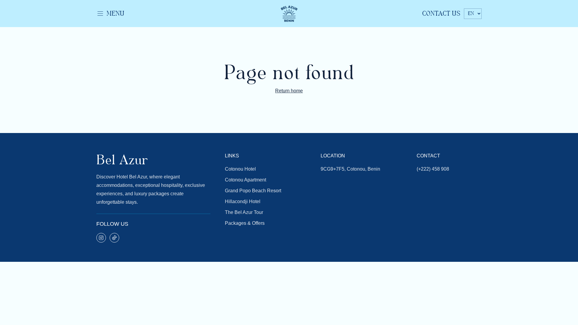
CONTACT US (441, 13)
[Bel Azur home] (289, 13)
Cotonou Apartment (245, 179)
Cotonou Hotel (240, 169)
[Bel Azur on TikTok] (114, 238)
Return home (289, 90)
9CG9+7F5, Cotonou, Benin (350, 169)
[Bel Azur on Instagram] (101, 238)
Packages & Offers (245, 223)
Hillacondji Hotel (242, 201)
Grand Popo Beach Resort (253, 190)
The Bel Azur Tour (244, 212)
